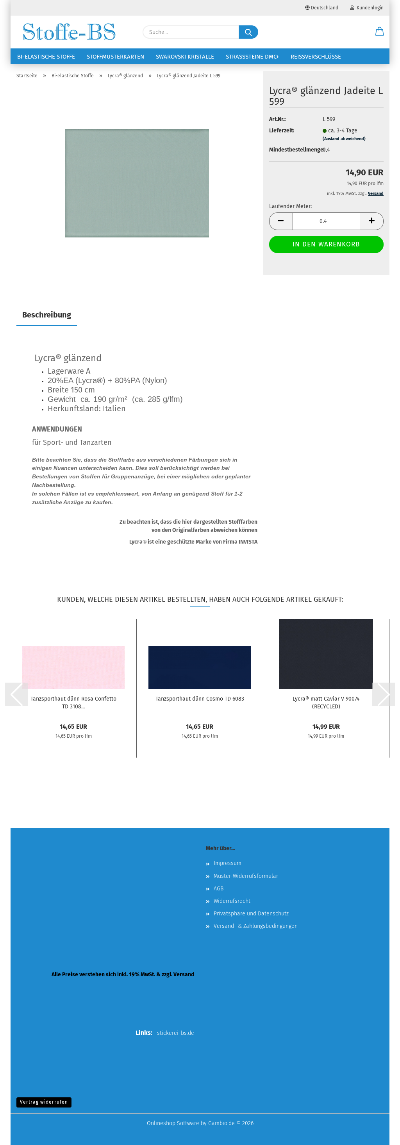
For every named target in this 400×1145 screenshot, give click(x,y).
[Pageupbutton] (378, 1133)
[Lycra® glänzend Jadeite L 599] (137, 183)
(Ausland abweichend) (344, 138)
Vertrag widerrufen (44, 1102)
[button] (379, 32)
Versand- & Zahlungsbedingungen (256, 926)
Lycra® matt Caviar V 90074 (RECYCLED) (326, 702)
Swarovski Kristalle (185, 56)
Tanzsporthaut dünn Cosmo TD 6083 (199, 699)
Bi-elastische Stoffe (46, 56)
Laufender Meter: (290, 206)
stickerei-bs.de (175, 1033)
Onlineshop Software (173, 1123)
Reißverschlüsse (316, 56)
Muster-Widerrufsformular (246, 876)
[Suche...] (248, 32)
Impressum (227, 863)
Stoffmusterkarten (115, 56)
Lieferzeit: (281, 130)
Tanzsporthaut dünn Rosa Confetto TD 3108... (73, 702)
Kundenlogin (369, 8)
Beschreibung (46, 314)
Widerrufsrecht (232, 901)
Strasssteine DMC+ (252, 56)
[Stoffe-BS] (69, 32)
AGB (218, 888)
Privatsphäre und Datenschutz (251, 913)
